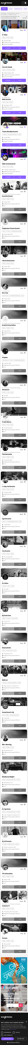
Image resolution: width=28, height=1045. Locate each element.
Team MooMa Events (10, 132)
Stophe (5, 357)
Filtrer (4, 9)
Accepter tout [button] (7, 1038)
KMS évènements (8, 164)
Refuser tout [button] (20, 1038)
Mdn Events (6, 99)
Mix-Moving (6, 744)
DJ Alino (5, 583)
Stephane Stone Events (11, 228)
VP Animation (7, 874)
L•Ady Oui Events (8, 486)
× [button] (26, 1021)
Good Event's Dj (8, 712)
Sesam (4, 938)
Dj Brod (5, 680)
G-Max (4, 35)
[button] (14, 1042)
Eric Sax (5, 293)
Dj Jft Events (6, 841)
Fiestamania (7, 454)
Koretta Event (7, 196)
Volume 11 (6, 906)
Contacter (8, 48)
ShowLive (5, 390)
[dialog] (14, 1032)
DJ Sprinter (6, 809)
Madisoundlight (8, 777)
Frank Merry (6, 422)
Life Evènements (8, 261)
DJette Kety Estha (9, 325)
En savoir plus (13, 1029)
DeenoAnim (6, 648)
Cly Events (6, 551)
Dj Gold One (6, 615)
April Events (6, 519)
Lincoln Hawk (7, 67)
